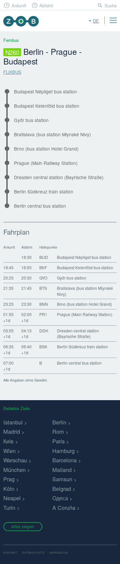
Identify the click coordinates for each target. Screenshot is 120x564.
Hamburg (63, 451)
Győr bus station (31, 120)
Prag (9, 479)
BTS (43, 288)
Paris (58, 441)
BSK (43, 346)
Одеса (60, 498)
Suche (111, 5)
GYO (43, 278)
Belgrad (61, 489)
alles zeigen (22, 526)
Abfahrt (46, 5)
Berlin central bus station (40, 206)
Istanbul (13, 422)
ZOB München (20, 21)
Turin (9, 507)
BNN (43, 304)
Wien (9, 451)
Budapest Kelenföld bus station (46, 106)
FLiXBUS (12, 72)
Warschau (15, 460)
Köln (8, 489)
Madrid (11, 431)
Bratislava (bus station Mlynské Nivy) (52, 134)
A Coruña (63, 507)
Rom (58, 431)
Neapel (12, 498)
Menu (113, 20)
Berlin (59, 422)
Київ (8, 441)
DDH (43, 330)
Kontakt (10, 552)
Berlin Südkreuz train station (43, 191)
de (96, 21)
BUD (43, 257)
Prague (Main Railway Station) (46, 163)
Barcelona (64, 460)
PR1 (43, 314)
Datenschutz (33, 552)
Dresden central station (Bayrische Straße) (59, 177)
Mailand (62, 470)
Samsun (62, 479)
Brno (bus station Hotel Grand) (46, 149)
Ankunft (19, 5)
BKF (43, 267)
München (14, 470)
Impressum (58, 552)
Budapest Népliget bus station (45, 91)
